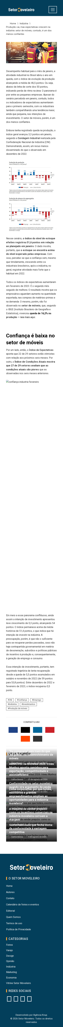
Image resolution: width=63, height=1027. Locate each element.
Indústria (13, 704)
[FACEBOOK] (13, 730)
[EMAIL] (37, 739)
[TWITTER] (25, 730)
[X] (22, 999)
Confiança (22, 700)
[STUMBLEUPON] (25, 739)
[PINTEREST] (49, 730)
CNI (10, 700)
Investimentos (29, 704)
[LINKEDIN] (37, 730)
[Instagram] (9, 999)
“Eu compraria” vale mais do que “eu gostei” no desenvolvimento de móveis (31, 755)
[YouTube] (16, 999)
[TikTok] (29, 999)
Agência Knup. (40, 1015)
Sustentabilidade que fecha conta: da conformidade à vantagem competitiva (31, 828)
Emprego (37, 700)
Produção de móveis (18, 708)
